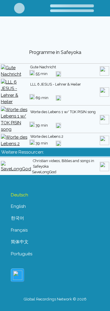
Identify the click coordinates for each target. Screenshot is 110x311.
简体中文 (19, 241)
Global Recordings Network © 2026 (55, 299)
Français (19, 230)
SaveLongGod (44, 172)
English (18, 206)
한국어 (17, 218)
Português (21, 253)
